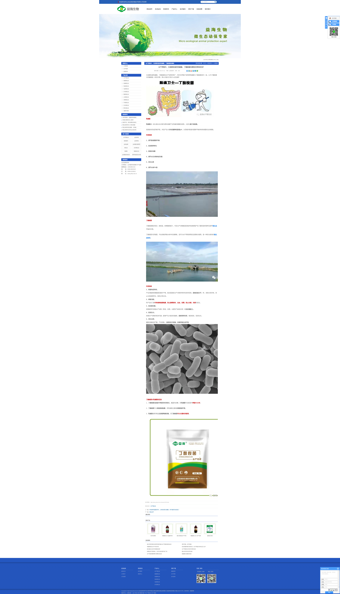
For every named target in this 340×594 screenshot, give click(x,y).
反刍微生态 (126, 91)
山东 (133, 593)
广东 (145, 593)
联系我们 (208, 9)
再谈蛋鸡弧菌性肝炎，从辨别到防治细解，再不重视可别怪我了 (164, 509)
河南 (143, 593)
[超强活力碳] (210, 528)
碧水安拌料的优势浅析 (187, 551)
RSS (214, 59)
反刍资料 (173, 576)
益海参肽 (136, 141)
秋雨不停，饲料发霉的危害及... (129, 122)
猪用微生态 (126, 94)
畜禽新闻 (126, 71)
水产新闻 (126, 68)
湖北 (155, 593)
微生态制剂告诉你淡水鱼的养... (129, 130)
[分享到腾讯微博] (193, 71)
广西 (148, 593)
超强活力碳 (209, 535)
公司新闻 (126, 66)
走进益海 (158, 9)
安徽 (141, 593)
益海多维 (136, 137)
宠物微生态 (126, 100)
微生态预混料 (162, 591)
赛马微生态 (126, 108)
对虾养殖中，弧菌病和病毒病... (129, 117)
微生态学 (151, 512)
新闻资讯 (166, 9)
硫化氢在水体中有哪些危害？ (154, 549)
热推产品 (123, 593)
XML (217, 59)
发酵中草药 (126, 111)
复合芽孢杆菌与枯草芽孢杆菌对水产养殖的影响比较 (159, 544)
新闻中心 (140, 574)
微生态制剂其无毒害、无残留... (129, 127)
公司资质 (123, 576)
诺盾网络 (192, 591)
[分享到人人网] (195, 71)
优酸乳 (126, 151)
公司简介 (123, 574)
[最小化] (338, 569)
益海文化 (123, 571)
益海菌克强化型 (126, 154)
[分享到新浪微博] (191, 71)
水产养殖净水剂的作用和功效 (189, 549)
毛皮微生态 (126, 89)
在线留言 (334, 21)
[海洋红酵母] (153, 528)
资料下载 (191, 9)
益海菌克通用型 (136, 144)
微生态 (126, 147)
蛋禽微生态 (126, 80)
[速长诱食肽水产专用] (181, 528)
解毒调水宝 (136, 151)
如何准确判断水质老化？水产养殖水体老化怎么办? (194, 546)
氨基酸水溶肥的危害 (186, 554)
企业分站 (205, 59)
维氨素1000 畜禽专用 (167, 535)
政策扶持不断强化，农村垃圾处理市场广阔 (157, 551)
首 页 (204, 63)
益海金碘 (126, 144)
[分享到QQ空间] (189, 71)
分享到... (334, 24)
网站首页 (149, 9)
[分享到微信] (197, 71)
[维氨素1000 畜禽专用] (167, 528)
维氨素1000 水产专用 (196, 535)
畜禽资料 (173, 571)
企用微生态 (126, 97)
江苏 (138, 593)
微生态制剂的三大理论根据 (128, 125)
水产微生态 (126, 78)
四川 (150, 593)
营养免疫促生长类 (136, 154)
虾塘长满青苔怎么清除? (128, 120)
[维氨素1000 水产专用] (195, 528)
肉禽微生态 (126, 83)
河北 (136, 593)
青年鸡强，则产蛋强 (186, 544)
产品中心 (174, 9)
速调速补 (126, 141)
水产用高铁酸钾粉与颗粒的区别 (154, 554)
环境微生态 (126, 102)
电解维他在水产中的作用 (153, 546)
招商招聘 (199, 9)
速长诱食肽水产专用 (181, 535)
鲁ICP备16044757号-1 (178, 591)
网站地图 (210, 59)
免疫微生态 (126, 86)
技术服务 (183, 9)
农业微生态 (126, 105)
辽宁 (153, 593)
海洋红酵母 (153, 535)
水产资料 (173, 574)
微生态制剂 (156, 591)
